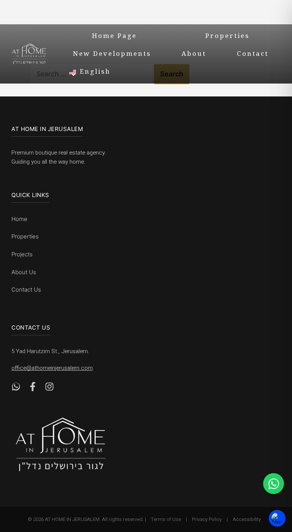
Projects (22, 254)
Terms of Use (166, 519)
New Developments (112, 54)
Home (19, 219)
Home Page (114, 37)
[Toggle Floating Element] (273, 483)
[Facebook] (32, 388)
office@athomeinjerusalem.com (52, 368)
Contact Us (26, 289)
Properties (227, 37)
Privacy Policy (207, 519)
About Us (23, 272)
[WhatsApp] (16, 388)
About (193, 54)
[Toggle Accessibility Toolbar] (277, 518)
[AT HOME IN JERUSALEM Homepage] (60, 444)
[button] (175, 72)
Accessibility (247, 519)
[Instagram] (49, 388)
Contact (252, 54)
